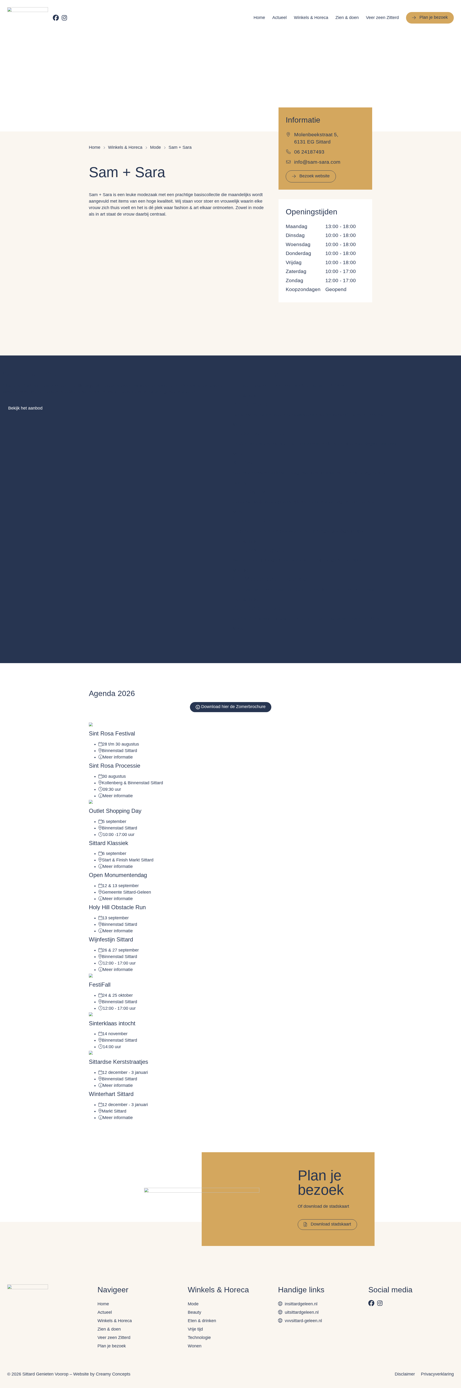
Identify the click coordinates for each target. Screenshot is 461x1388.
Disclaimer (405, 1374)
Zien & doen (347, 17)
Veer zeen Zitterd (382, 17)
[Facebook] (56, 18)
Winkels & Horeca (311, 17)
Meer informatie (118, 757)
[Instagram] (64, 18)
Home (259, 17)
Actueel (279, 17)
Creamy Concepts (113, 1374)
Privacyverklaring (437, 1374)
